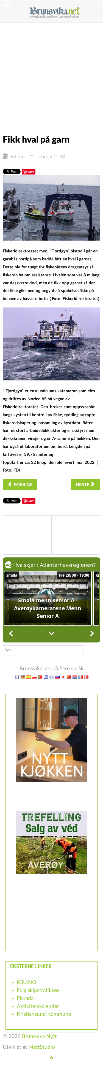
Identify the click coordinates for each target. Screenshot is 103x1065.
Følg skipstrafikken (38, 990)
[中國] (69, 676)
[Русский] (57, 676)
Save (30, 172)
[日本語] (63, 676)
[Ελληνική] (46, 676)
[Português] (40, 676)
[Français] (80, 676)
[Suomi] (51, 676)
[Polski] (34, 676)
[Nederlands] (75, 676)
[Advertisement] (51, 74)
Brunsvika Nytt (39, 1036)
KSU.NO (26, 982)
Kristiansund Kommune (44, 1014)
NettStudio (42, 1047)
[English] (17, 676)
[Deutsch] (23, 676)
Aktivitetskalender (38, 1006)
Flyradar (26, 998)
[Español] (28, 676)
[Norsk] (86, 676)
